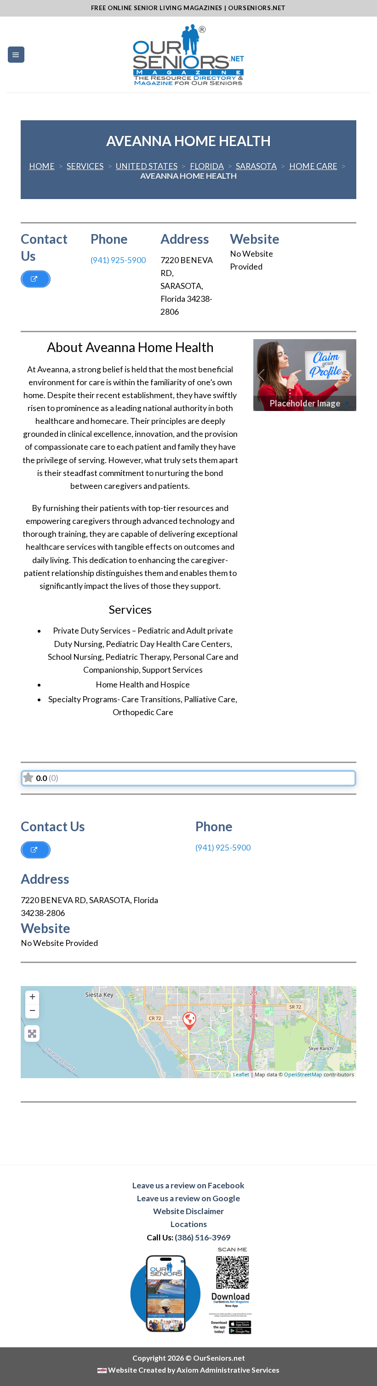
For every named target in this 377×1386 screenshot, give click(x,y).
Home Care (313, 166)
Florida (207, 166)
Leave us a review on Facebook (188, 1185)
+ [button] (32, 996)
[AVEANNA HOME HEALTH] (188, 1020)
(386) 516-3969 (202, 1237)
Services (85, 166)
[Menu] (16, 55)
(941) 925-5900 (118, 260)
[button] (261, 375)
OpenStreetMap (303, 1074)
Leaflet (241, 1074)
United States (146, 166)
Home (42, 166)
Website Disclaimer (188, 1211)
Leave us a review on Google (188, 1198)
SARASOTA (256, 166)
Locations (189, 1224)
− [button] (32, 1010)
